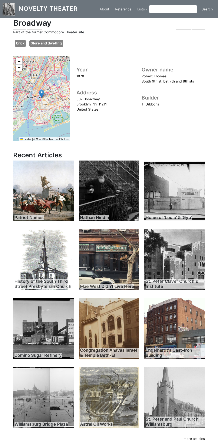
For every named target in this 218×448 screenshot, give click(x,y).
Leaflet (27, 139)
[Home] (11, 9)
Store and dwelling (46, 43)
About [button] (104, 9)
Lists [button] (141, 9)
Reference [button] (123, 9)
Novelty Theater (48, 9)
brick (20, 43)
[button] (41, 94)
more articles (194, 439)
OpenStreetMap (45, 139)
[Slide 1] (109, 23)
